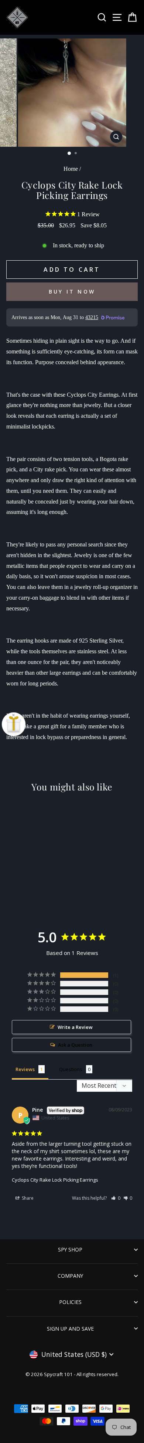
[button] (116, 1198)
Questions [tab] (70, 1069)
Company (70, 1275)
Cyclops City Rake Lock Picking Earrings (55, 1179)
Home (71, 169)
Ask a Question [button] (75, 1044)
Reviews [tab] (25, 1069)
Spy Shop (70, 1249)
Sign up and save (70, 1328)
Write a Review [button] (75, 1027)
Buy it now (72, 291)
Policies (70, 1301)
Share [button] (27, 1198)
